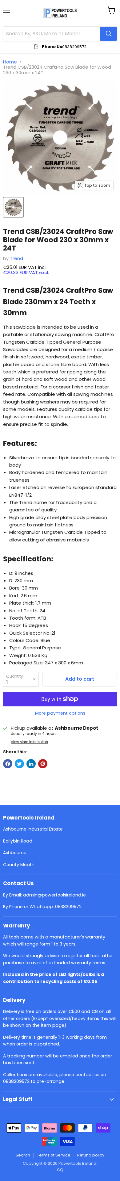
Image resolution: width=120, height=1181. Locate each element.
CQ (60, 1170)
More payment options (60, 713)
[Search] (108, 34)
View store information (29, 742)
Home (10, 61)
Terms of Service (53, 1155)
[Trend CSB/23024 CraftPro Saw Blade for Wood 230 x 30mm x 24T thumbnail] (13, 207)
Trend (16, 258)
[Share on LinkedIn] (31, 763)
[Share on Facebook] (7, 763)
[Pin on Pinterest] (42, 763)
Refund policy (90, 1155)
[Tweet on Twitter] (19, 763)
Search (23, 1155)
